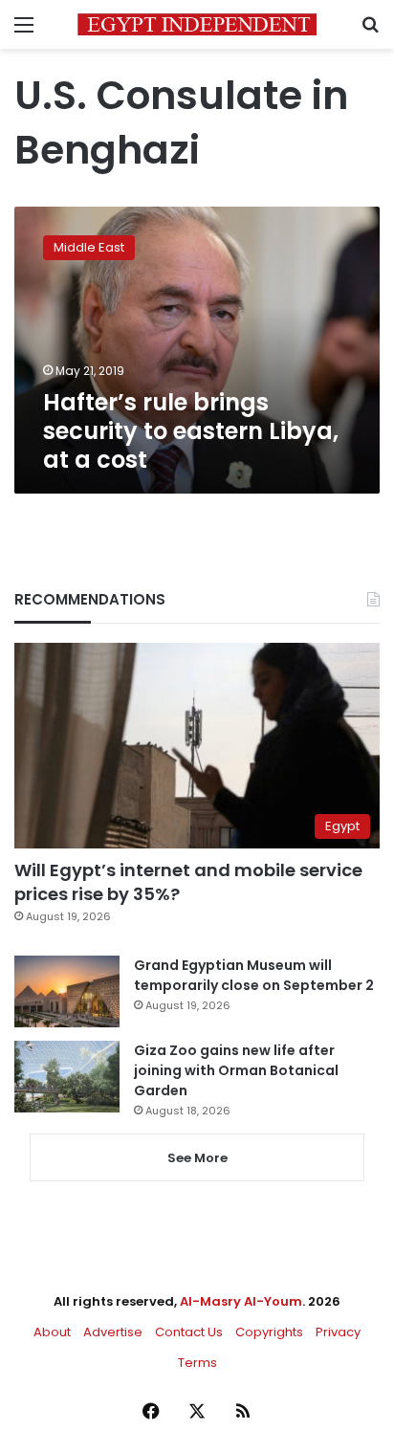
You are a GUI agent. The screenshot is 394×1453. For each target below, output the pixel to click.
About (52, 1332)
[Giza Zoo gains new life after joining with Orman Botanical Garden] (67, 1076)
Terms (197, 1363)
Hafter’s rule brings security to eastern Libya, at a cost (191, 430)
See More (197, 1158)
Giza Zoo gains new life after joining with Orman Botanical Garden (236, 1070)
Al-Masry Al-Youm (241, 1301)
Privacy (338, 1332)
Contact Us (189, 1332)
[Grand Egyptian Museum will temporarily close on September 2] (67, 991)
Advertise (112, 1332)
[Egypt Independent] (197, 24)
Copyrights (269, 1332)
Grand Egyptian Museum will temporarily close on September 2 (254, 975)
